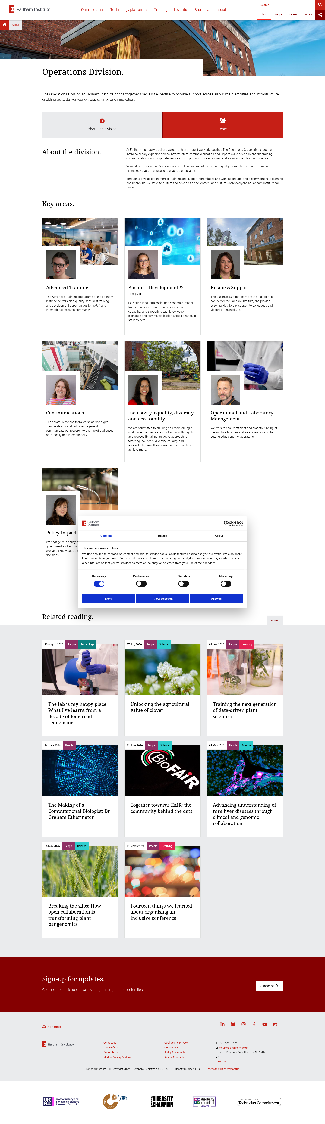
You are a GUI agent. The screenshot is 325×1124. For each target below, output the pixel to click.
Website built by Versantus (223, 1068)
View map (221, 1061)
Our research (92, 9)
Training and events (170, 9)
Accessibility (110, 1052)
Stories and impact (210, 9)
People (278, 14)
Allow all (216, 598)
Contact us (109, 1042)
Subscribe (267, 986)
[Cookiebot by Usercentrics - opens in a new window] (226, 523)
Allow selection (163, 598)
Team (222, 129)
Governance (171, 1047)
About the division (102, 129)
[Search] (320, 5)
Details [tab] (162, 535)
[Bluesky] (233, 1025)
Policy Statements (174, 1052)
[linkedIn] (222, 1025)
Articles (274, 620)
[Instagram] (243, 1025)
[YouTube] (264, 1025)
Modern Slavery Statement (118, 1057)
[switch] (141, 584)
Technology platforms (128, 9)
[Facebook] (254, 1025)
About (264, 14)
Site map (54, 1027)
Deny (108, 598)
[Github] (275, 1025)
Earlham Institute (4, 25)
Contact (308, 14)
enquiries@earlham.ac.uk (233, 1047)
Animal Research (174, 1057)
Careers (293, 14)
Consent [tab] (106, 535)
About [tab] (219, 535)
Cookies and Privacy (176, 1042)
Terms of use (110, 1047)
